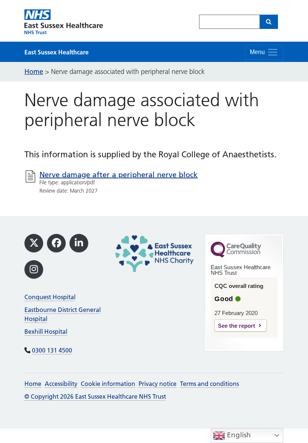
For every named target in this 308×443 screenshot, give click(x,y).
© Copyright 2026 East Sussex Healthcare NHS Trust (95, 396)
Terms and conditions (209, 383)
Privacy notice (158, 383)
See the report (236, 325)
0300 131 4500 (52, 350)
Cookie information (108, 383)
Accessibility (61, 383)
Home (32, 383)
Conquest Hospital (49, 297)
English (238, 435)
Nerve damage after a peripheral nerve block (118, 174)
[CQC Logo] (236, 256)
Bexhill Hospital (45, 331)
